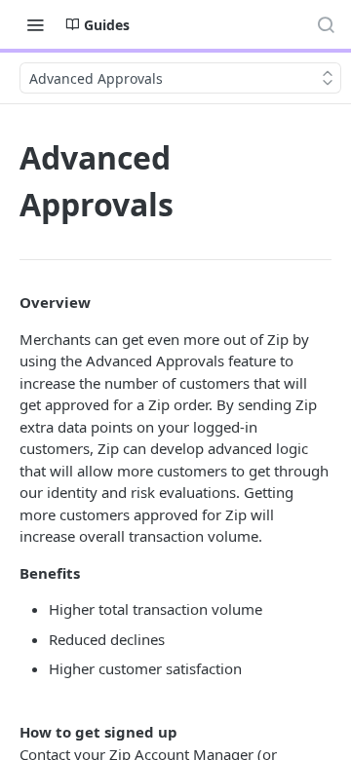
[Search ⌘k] (325, 24)
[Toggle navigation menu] (35, 24)
